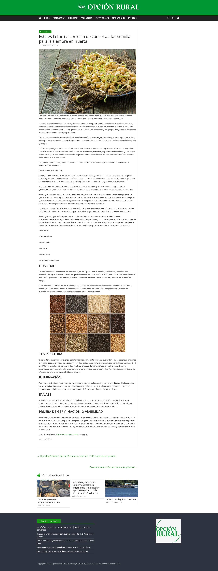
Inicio (47, 18)
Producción (86, 18)
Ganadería (73, 18)
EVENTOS (132, 18)
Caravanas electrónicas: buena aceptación (114, 467)
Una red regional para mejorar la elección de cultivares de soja (62, 551)
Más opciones (118, 18)
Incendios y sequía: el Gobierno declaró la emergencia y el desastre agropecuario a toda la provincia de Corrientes (86, 487)
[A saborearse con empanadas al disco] (53, 481)
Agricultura (59, 18)
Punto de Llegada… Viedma (121, 499)
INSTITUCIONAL (102, 18)
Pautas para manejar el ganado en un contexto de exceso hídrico (63, 547)
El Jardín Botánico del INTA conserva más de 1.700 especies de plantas (76, 456)
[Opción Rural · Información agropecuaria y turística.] (40, 18)
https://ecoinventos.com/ (67, 434)
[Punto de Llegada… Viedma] (121, 481)
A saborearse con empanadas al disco (49, 501)
